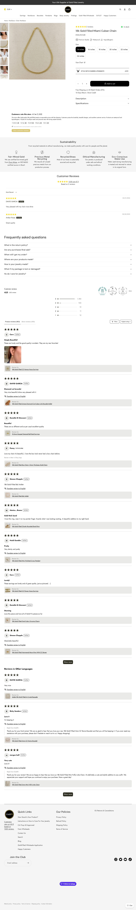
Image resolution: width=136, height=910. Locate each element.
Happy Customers (24, 849)
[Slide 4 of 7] (4, 53)
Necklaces (12, 21)
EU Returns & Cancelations (104, 810)
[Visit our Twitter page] (120, 859)
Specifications (82, 103)
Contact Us (22, 833)
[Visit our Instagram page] (115, 859)
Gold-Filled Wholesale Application (30, 845)
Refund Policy (61, 821)
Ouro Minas (13, 162)
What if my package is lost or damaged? (22, 269)
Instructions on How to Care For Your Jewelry (34, 821)
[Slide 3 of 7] (4, 44)
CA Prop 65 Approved (26, 825)
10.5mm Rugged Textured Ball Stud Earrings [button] (26, 434)
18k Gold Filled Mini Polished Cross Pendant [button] (26, 561)
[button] (81, 27)
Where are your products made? (18, 259)
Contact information (46, 904)
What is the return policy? (16, 245)
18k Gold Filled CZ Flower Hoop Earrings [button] (25, 591)
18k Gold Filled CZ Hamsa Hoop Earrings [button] (25, 369)
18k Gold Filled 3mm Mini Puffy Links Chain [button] (26, 785)
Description (81, 98)
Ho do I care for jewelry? (15, 274)
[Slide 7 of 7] (4, 78)
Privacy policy (16, 904)
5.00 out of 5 (74, 181)
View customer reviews (21, 130)
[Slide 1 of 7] (4, 27)
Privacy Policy (61, 817)
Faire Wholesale (23, 829)
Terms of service (26, 904)
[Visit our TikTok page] (130, 859)
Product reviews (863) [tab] (12, 321)
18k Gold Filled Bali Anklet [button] (20, 496)
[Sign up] (28, 863)
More (130, 291)
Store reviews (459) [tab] (28, 321)
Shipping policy (36, 904)
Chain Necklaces (21, 21)
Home (6, 21)
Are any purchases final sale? (17, 250)
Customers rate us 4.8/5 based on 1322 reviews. (9, 825)
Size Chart (80, 62)
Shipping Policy (61, 825)
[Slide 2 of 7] (4, 35)
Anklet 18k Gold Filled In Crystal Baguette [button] (25, 697)
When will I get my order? (15, 254)
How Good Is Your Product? (28, 817)
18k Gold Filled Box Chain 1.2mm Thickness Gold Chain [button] (29, 465)
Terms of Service (62, 829)
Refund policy (8, 904)
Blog (19, 841)
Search (20, 837)
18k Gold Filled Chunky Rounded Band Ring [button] (26, 526)
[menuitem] (23, 15)
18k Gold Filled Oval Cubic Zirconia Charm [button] (26, 621)
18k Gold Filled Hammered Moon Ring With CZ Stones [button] (29, 652)
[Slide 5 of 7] (4, 61)
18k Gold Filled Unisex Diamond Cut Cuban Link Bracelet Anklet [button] (32, 404)
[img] (11, 198)
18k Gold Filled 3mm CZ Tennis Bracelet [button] (24, 741)
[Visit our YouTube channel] (125, 859)
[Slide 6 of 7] (4, 70)
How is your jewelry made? (16, 264)
